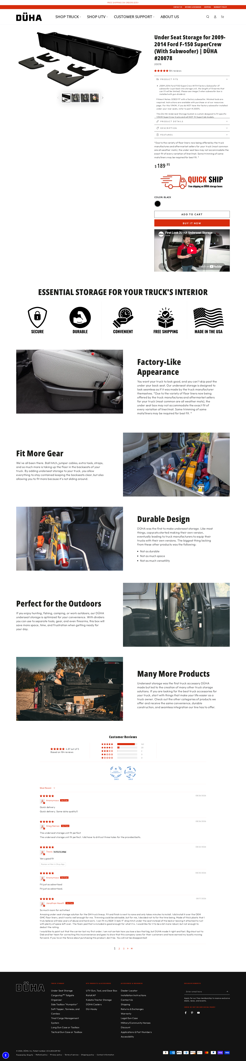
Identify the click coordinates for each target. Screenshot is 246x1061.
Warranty (126, 1013)
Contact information (105, 1055)
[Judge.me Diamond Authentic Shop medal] (116, 772)
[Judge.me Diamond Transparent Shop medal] (130, 772)
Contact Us (177, 7)
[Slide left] (58, 98)
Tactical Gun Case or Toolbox (66, 1032)
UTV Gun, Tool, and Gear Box (101, 990)
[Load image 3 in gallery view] (85, 98)
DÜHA (25, 1051)
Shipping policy (87, 1055)
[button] (207, 17)
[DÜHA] (29, 16)
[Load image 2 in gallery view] (75, 98)
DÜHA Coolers (94, 1004)
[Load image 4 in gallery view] (94, 98)
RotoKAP (91, 995)
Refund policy (41, 1055)
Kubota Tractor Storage (99, 999)
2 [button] (119, 948)
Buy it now (192, 223)
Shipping (207, 7)
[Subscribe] (228, 991)
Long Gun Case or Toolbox (65, 1027)
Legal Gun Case (129, 1018)
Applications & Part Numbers (136, 1032)
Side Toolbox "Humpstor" (64, 1004)
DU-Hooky (91, 1009)
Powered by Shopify (24, 1055)
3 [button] (124, 948)
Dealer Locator (129, 990)
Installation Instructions (133, 995)
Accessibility (127, 1036)
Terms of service (71, 1055)
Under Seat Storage (62, 990)
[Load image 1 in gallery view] (66, 98)
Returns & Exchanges (193, 7)
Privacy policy (56, 1055)
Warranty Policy (220, 7)
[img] (47, 796)
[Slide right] (103, 98)
